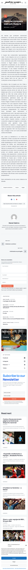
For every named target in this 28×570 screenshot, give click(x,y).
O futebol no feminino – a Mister (12, 489)
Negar (14, 561)
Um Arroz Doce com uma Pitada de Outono (13, 318)
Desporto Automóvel (7, 187)
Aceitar (14, 558)
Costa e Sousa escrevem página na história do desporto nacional (12, 421)
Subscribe (14, 398)
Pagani (23, 187)
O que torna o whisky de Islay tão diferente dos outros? (13, 307)
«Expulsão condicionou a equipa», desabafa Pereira (13, 454)
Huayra (16, 187)
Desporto (10, 16)
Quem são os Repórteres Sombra (8, 568)
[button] (26, 545)
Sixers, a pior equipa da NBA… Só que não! (14, 520)
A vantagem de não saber (9, 301)
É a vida (5, 313)
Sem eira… (5, 324)
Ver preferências (14, 565)
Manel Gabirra (14, 223)
